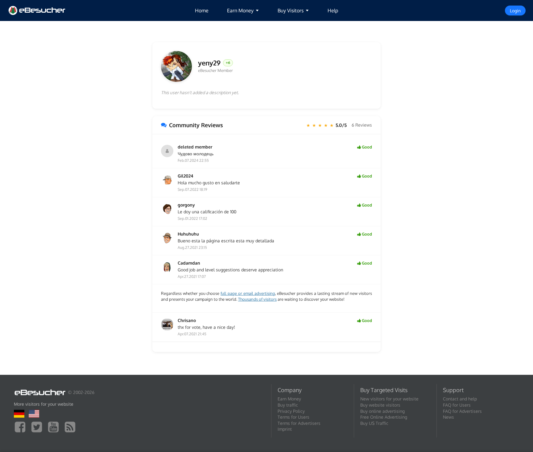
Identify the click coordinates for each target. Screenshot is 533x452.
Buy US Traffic (374, 423)
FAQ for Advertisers (462, 411)
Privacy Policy (291, 411)
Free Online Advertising (383, 417)
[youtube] (55, 426)
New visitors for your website (389, 398)
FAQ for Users (457, 405)
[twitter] (38, 426)
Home (202, 10)
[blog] (71, 426)
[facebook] (21, 426)
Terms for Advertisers (299, 423)
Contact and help (460, 398)
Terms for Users (293, 417)
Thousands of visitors (257, 299)
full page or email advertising (248, 293)
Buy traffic (288, 405)
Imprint (285, 429)
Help (333, 10)
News (448, 417)
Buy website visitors (380, 405)
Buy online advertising (382, 411)
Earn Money (289, 398)
